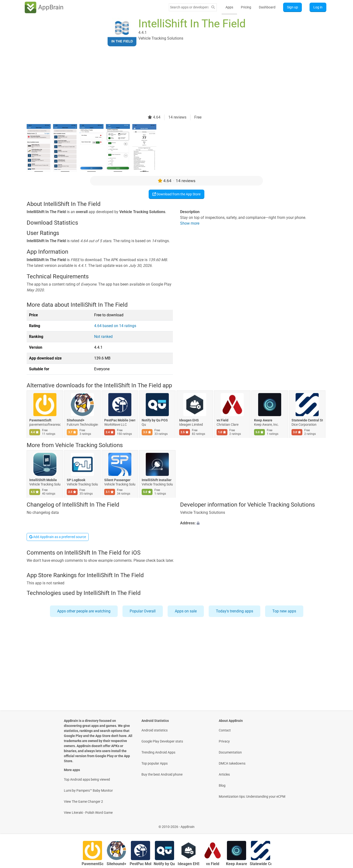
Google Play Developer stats (162, 741)
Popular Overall (143, 611)
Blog (222, 785)
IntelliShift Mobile (43, 480)
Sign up (292, 7)
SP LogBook (76, 480)
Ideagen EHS (189, 420)
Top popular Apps (154, 763)
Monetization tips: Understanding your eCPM (252, 796)
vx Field (222, 420)
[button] (253, 523)
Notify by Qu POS (155, 420)
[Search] (213, 7)
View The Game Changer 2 (83, 801)
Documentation (230, 752)
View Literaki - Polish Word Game (88, 812)
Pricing (246, 7)
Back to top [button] (341, 824)
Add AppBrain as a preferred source (59, 537)
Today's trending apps (234, 611)
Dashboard (267, 7)
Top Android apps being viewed (87, 779)
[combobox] (189, 7)
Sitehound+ (76, 420)
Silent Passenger (117, 480)
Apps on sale (186, 611)
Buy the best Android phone (162, 774)
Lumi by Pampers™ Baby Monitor (88, 790)
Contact (225, 730)
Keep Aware (263, 420)
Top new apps (284, 611)
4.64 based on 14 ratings (115, 325)
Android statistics (154, 730)
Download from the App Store (178, 194)
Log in (318, 7)
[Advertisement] (171, 80)
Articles (224, 774)
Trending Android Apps (158, 752)
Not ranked (103, 336)
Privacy (224, 741)
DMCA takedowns (232, 763)
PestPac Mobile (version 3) (119, 420)
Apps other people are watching (83, 611)
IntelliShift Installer (156, 480)
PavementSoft (40, 420)
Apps (229, 7)
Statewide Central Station (307, 420)
